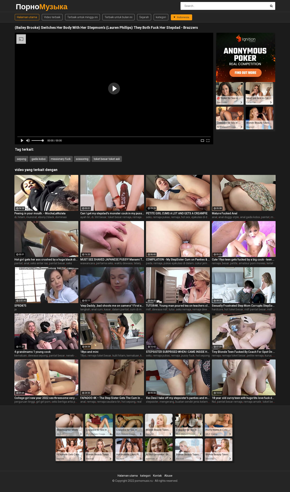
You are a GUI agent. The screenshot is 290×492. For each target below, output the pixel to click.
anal (214, 217)
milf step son (275, 309)
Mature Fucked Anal (224, 213)
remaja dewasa (202, 309)
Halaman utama (27, 17)
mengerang (167, 401)
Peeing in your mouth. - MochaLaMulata (39, 213)
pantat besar (57, 263)
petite (234, 263)
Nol (214, 401)
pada (149, 263)
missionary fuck (61, 159)
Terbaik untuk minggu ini (82, 17)
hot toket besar (233, 309)
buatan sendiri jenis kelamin (192, 401)
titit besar (101, 217)
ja (15, 309)
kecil (143, 355)
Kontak (157, 475)
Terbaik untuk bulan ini (118, 17)
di (15, 217)
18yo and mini (89, 351)
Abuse (168, 475)
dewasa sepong (38, 355)
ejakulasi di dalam (202, 217)
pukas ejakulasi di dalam (179, 263)
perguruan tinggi (24, 401)
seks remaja (183, 309)
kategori (161, 17)
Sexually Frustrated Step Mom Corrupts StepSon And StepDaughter (244, 305)
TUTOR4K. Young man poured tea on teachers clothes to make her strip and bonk (178, 305)
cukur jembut (203, 263)
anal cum (97, 309)
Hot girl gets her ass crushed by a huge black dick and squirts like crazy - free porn (46, 259)
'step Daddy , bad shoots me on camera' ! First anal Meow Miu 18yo (112, 305)
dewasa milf (159, 309)
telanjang (139, 263)
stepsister (152, 401)
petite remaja (255, 355)
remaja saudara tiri (108, 401)
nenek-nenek (74, 355)
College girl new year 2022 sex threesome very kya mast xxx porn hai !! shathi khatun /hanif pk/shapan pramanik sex (46, 398)
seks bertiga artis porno (66, 401)
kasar (107, 309)
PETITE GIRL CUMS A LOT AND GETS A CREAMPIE (177, 213)
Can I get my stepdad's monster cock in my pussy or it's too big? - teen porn (112, 213)
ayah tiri (85, 217)
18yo (83, 355)
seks (149, 217)
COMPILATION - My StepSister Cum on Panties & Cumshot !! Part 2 (178, 259)
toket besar (270, 401)
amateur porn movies (252, 263)
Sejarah (144, 17)
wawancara (87, 263)
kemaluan (20, 355)
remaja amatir (252, 401)
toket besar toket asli (107, 159)
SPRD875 (20, 305)
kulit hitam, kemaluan (125, 355)
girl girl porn (43, 401)
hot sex (185, 217)
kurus (268, 355)
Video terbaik (52, 17)
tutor (172, 309)
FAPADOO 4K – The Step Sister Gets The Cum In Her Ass (112, 398)
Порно (26, 6)
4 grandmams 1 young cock (32, 351)
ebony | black (46, 217)
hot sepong (203, 355)
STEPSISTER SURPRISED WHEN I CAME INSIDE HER (178, 351)
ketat (270, 263)
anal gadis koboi (250, 217)
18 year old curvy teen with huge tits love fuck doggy (244, 398)
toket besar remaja (119, 217)
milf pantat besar (255, 309)
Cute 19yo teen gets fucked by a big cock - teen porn (244, 259)
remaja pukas (141, 217)
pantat (265, 217)
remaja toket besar (99, 355)
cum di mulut (138, 309)
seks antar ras (39, 263)
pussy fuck (188, 355)
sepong (21, 159)
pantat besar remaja (229, 401)
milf (148, 309)
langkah (85, 309)
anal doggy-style (228, 217)
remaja (175, 217)
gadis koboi (39, 159)
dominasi (61, 217)
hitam (21, 217)
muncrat (31, 217)
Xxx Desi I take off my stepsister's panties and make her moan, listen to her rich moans (178, 398)
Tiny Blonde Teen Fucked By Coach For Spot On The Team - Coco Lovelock (244, 351)
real (139, 401)
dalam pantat (120, 309)
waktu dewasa (123, 263)
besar (225, 263)
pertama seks (104, 263)
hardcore (217, 309)
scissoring (82, 159)
